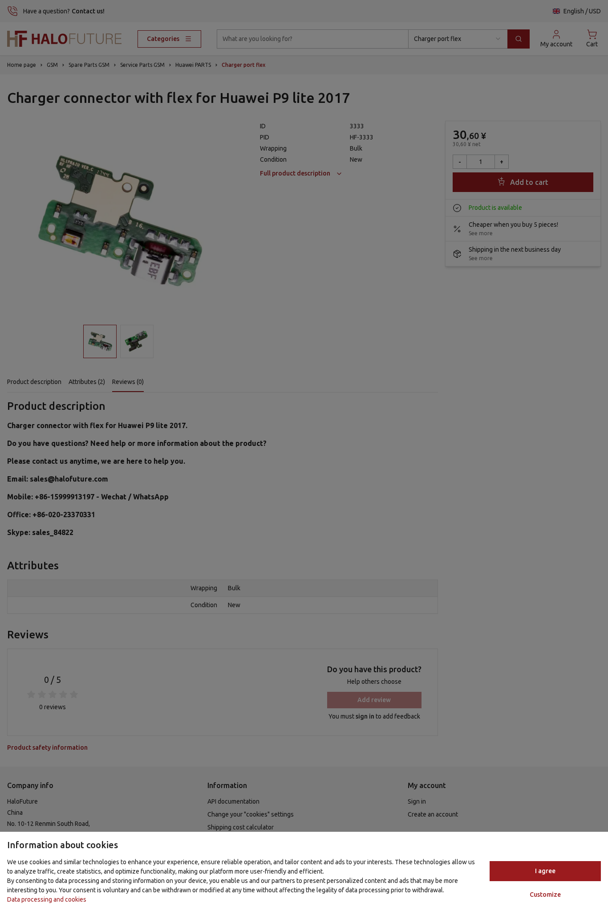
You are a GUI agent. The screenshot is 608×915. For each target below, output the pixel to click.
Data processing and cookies (46, 899)
